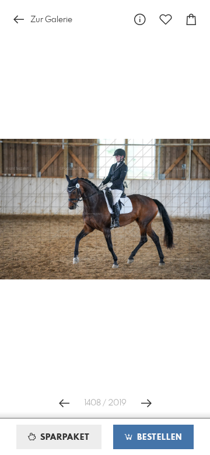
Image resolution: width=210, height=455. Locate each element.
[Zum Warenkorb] (191, 19)
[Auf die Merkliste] (166, 19)
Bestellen (158, 437)
